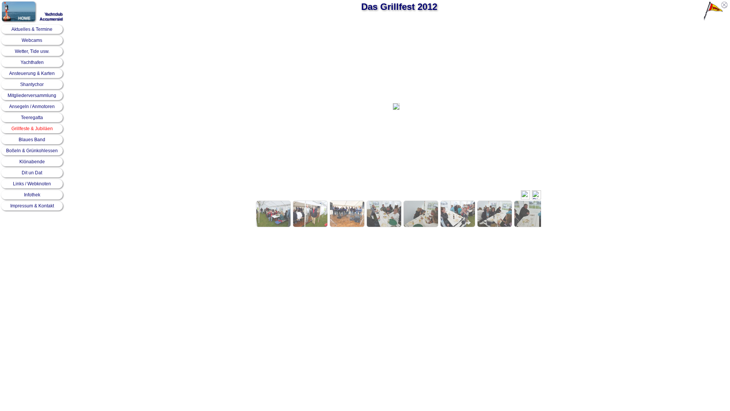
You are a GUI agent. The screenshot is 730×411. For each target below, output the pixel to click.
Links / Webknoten (32, 183)
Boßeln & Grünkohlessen (32, 150)
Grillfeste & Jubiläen (32, 128)
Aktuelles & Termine (31, 29)
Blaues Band (32, 139)
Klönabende (32, 161)
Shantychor (32, 84)
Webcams (32, 40)
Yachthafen (32, 62)
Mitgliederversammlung (32, 95)
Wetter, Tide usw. (32, 51)
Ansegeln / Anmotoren (32, 106)
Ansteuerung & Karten (32, 73)
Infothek (32, 195)
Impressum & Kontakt (32, 206)
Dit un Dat (32, 172)
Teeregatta (32, 117)
